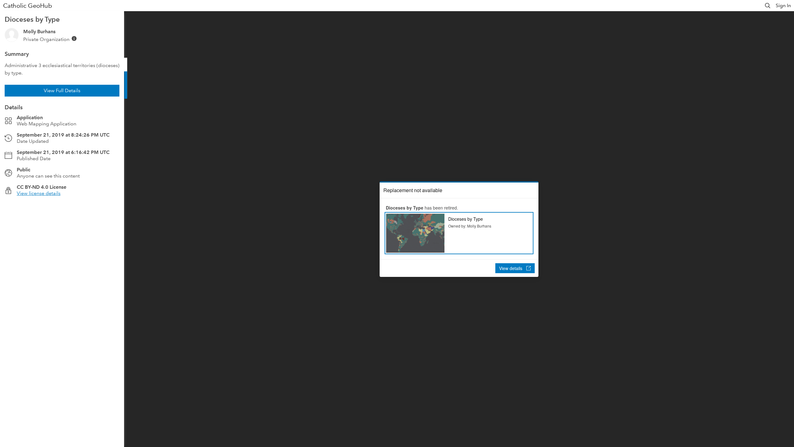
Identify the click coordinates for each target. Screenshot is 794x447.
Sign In (783, 5)
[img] (74, 38)
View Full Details (62, 90)
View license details (38, 193)
